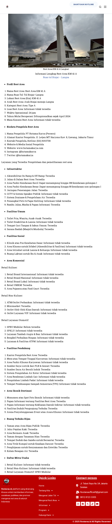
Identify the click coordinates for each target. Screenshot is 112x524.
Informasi (43, 505)
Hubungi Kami (45, 515)
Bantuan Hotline (83, 4)
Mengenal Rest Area (48, 500)
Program (43, 510)
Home (41, 485)
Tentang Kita (44, 490)
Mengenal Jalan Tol (47, 495)
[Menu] (105, 7)
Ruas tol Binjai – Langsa (56, 77)
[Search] (100, 7)
